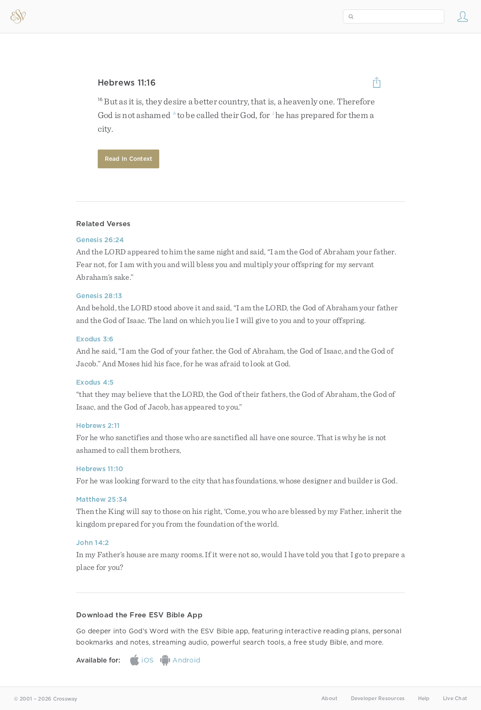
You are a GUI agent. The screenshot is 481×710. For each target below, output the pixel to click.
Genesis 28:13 (99, 296)
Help (424, 698)
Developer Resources (378, 698)
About (329, 698)
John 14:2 (92, 542)
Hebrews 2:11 (98, 425)
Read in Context (129, 158)
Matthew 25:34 (101, 499)
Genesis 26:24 (100, 240)
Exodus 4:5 (95, 382)
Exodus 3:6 (95, 339)
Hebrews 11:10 (99, 469)
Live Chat (455, 698)
